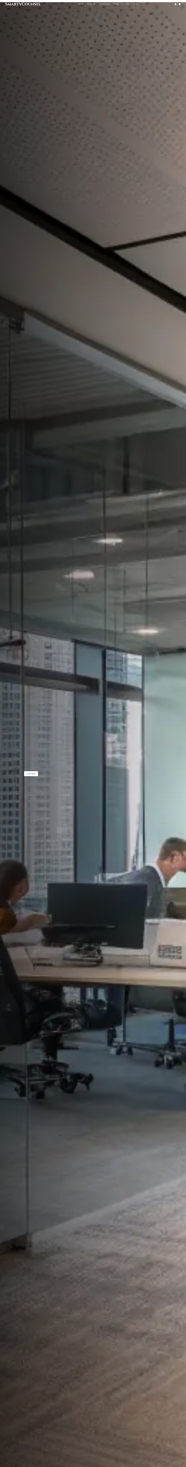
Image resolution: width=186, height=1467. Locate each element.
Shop (135, 4)
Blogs (116, 4)
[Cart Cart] (180, 4)
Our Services (104, 4)
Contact (125, 4)
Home (80, 4)
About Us (91, 4)
